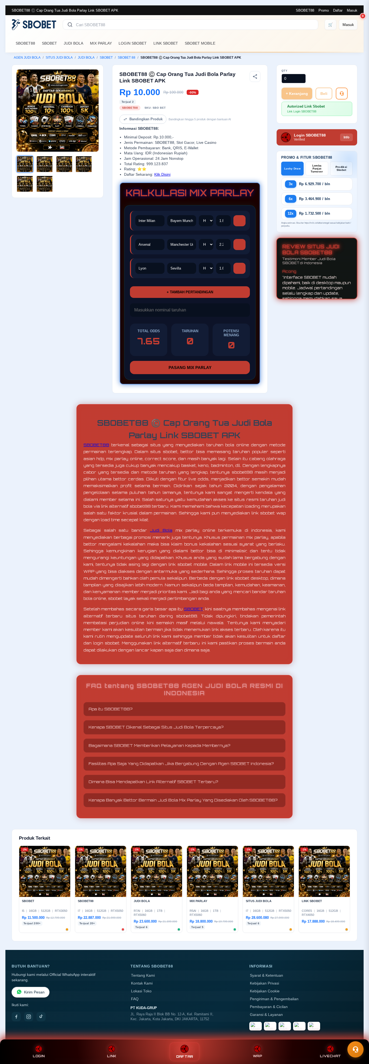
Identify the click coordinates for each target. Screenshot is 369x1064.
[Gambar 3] (64, 164)
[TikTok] (41, 1016)
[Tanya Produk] (342, 93)
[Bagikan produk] (255, 76)
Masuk (352, 10)
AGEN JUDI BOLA (27, 57)
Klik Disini (162, 174)
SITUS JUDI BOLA (59, 57)
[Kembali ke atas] (357, 1036)
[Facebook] (16, 1016)
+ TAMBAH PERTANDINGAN (190, 292)
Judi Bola (161, 530)
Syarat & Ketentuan (266, 975)
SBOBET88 (305, 10)
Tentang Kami (143, 975)
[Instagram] (28, 1016)
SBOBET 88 (126, 57)
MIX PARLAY (101, 43)
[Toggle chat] (355, 1049)
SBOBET (49, 43)
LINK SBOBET (165, 43)
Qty (284, 70)
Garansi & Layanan (266, 1015)
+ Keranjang (297, 93)
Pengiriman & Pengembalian (274, 999)
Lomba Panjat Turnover (317, 168)
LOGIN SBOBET (133, 43)
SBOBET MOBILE (200, 43)
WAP (257, 1056)
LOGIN (39, 1056)
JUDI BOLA (73, 43)
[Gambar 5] (24, 183)
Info (346, 137)
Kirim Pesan (34, 992)
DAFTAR (184, 1057)
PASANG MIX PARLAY (190, 367)
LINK (111, 1056)
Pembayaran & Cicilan (269, 1007)
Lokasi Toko (141, 991)
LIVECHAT (330, 1056)
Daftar (338, 10)
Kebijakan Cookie (265, 991)
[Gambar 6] (44, 183)
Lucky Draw (292, 168)
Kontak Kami (142, 983)
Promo (323, 10)
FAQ (135, 999)
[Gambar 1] (24, 164)
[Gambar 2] (44, 164)
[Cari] (70, 24)
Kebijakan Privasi (264, 983)
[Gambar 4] (83, 164)
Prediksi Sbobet (341, 168)
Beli (323, 93)
